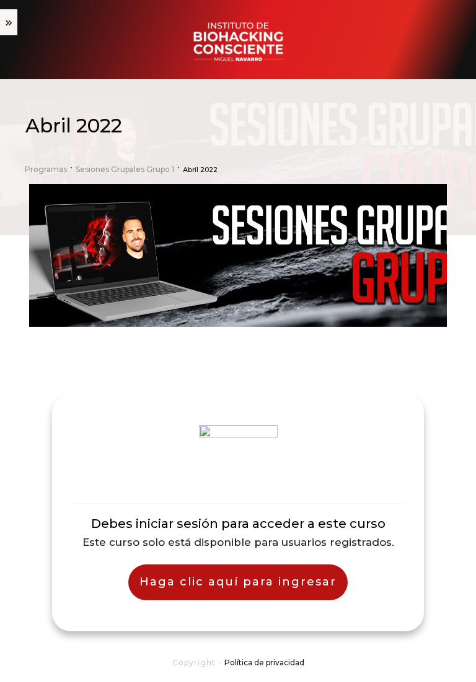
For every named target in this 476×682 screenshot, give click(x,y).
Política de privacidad (264, 662)
